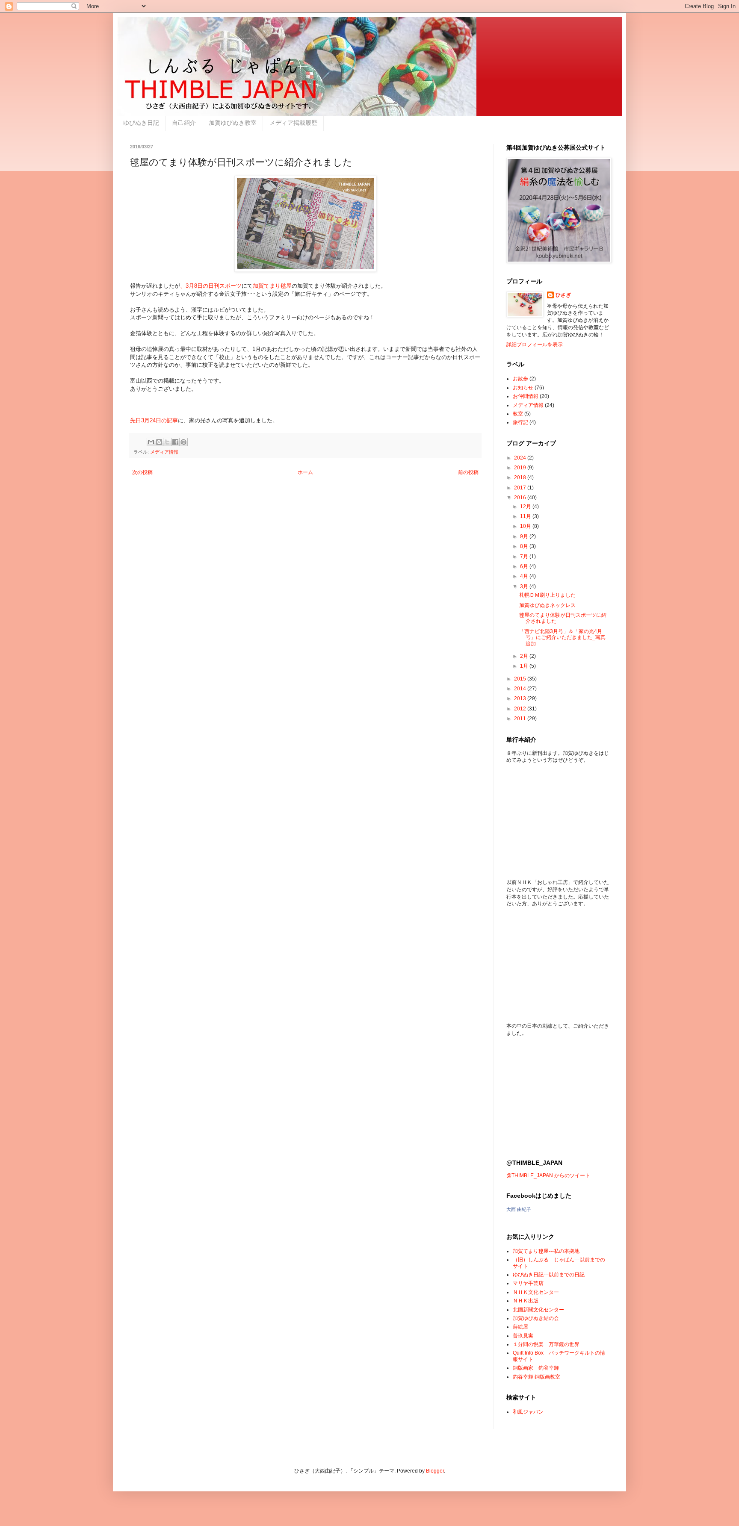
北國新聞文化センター (538, 1310)
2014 (520, 689)
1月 (524, 666)
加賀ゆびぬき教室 (233, 122)
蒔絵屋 (520, 1327)
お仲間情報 (525, 396)
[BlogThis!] (159, 442)
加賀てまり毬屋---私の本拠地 (546, 1251)
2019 (520, 468)
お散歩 (520, 379)
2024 (520, 458)
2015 (520, 679)
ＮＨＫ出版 (525, 1301)
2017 (520, 488)
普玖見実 (523, 1336)
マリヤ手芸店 (528, 1283)
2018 (520, 477)
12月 (526, 507)
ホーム (305, 472)
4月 (524, 576)
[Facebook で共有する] (175, 442)
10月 (526, 526)
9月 (524, 536)
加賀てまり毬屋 (272, 286)
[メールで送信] (151, 442)
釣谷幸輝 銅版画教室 (536, 1377)
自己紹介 (184, 122)
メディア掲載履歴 (293, 122)
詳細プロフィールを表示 (534, 345)
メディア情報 (164, 451)
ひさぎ (563, 295)
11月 (526, 516)
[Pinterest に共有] (183, 442)
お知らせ (523, 388)
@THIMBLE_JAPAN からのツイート (548, 1175)
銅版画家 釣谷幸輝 (536, 1368)
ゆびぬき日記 (141, 122)
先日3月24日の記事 (154, 420)
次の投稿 (142, 472)
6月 (524, 566)
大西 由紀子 (518, 1209)
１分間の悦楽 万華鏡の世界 (546, 1344)
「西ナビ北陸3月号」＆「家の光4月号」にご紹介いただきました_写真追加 (562, 637)
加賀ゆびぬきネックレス (547, 605)
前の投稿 (468, 472)
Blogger (435, 1471)
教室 (518, 414)
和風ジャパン (528, 1412)
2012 (520, 709)
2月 (524, 656)
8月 (524, 546)
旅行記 (520, 422)
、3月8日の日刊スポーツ (211, 286)
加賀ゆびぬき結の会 (536, 1318)
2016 (520, 498)
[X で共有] (167, 442)
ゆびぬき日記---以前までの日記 (549, 1275)
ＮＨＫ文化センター (536, 1292)
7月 (524, 557)
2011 (520, 719)
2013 (520, 698)
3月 (524, 586)
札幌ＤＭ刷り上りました (547, 595)
